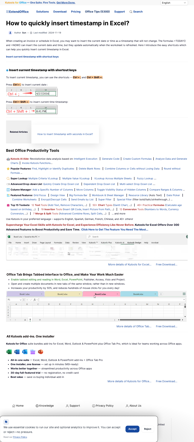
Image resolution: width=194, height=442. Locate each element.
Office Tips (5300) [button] (97, 11)
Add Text (54, 205)
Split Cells (96, 213)
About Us (135, 405)
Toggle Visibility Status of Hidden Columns (121, 189)
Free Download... (166, 264)
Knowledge (46, 405)
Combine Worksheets (24, 199)
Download (60, 11)
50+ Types (102, 205)
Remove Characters (71, 205)
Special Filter (124, 199)
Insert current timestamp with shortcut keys (32, 56)
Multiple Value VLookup (76, 178)
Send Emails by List (82, 199)
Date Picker (173, 195)
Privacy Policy (105, 405)
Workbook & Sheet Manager (108, 195)
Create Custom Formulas (137, 158)
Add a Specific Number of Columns (52, 189)
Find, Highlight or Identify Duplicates (53, 168)
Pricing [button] (75, 11)
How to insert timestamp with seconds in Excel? (65, 134)
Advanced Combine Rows (74, 213)
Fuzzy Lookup (145, 178)
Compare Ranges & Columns (165, 189)
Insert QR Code (72, 209)
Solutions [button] (42, 11)
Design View (58, 195)
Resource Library (138, 195)
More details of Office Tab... (134, 326)
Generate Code (110, 158)
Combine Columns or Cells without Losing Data (132, 168)
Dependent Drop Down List (99, 184)
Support (119, 11)
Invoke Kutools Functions (36, 162)
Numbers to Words (156, 209)
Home (19, 405)
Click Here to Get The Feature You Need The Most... (114, 229)
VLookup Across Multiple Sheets (113, 178)
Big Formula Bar (78, 195)
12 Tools (39, 205)
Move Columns (85, 189)
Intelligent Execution (85, 158)
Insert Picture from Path (96, 209)
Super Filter (104, 199)
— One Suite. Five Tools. (40, 2)
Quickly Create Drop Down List (61, 184)
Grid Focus (40, 195)
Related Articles (19, 131)
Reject (147, 428)
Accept (132, 428)
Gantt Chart (121, 205)
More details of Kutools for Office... (129, 381)
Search (138, 11)
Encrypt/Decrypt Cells (54, 199)
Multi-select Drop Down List (136, 184)
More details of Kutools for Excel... (129, 264)
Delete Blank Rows (89, 168)
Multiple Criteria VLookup (43, 178)
